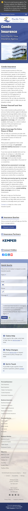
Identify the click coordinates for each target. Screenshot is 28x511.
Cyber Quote (4, 444)
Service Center (5, 457)
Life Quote (4, 429)
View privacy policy (21, 322)
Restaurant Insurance (6, 411)
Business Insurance (6, 400)
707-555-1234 (14, 483)
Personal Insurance (6, 382)
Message (4, 295)
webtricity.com (16, 10)
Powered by (18, 499)
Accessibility (15, 475)
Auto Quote (4, 421)
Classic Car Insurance (6, 390)
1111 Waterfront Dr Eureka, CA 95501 (14, 480)
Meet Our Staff (5, 454)
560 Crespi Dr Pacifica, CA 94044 (14, 488)
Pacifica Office (5, 468)
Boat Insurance (5, 387)
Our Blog (3, 463)
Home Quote (4, 426)
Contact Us (4, 460)
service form (13, 352)
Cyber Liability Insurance (7, 408)
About (24, 473)
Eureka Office (4, 465)
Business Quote (5, 439)
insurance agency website (18, 6)
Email (2, 281)
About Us (4, 452)
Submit (4, 317)
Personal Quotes (6, 418)
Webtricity (20, 4)
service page (16, 340)
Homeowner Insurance (7, 395)
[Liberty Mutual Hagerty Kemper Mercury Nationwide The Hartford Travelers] (9, 240)
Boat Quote (4, 423)
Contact (8, 475)
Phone (3, 288)
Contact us (4, 204)
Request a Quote (8, 227)
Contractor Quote (6, 442)
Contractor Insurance (6, 405)
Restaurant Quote (6, 447)
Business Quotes (6, 436)
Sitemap (22, 475)
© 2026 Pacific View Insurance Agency (11, 473)
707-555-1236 (14, 491)
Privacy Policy (8, 499)
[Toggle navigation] (26, 14)
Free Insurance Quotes (8, 14)
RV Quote (3, 431)
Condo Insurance (5, 392)
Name (3, 275)
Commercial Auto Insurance (8, 413)
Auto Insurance (5, 384)
